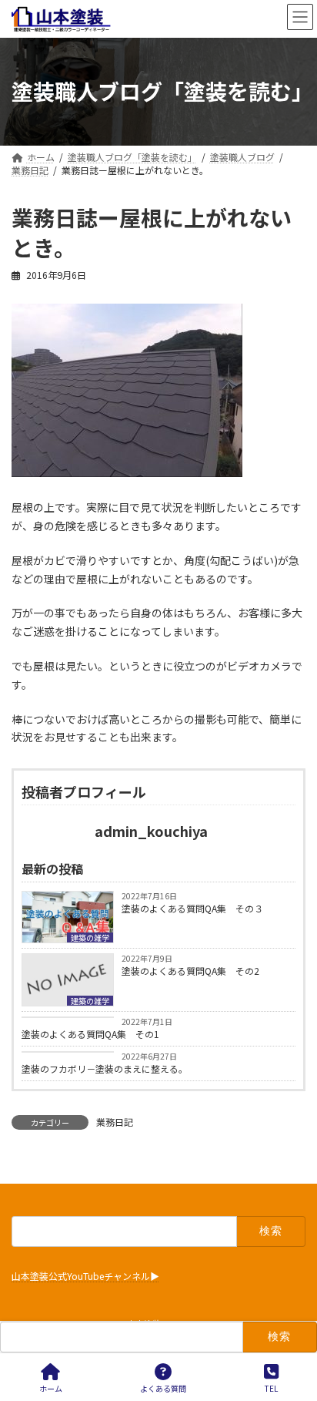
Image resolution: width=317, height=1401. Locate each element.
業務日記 (114, 1121)
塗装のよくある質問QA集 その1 (90, 1033)
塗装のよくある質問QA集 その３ (192, 908)
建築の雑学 (90, 937)
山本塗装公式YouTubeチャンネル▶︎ (85, 1276)
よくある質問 (163, 1388)
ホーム (50, 1388)
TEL (271, 1388)
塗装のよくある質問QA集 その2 (190, 970)
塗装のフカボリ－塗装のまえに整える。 (105, 1068)
